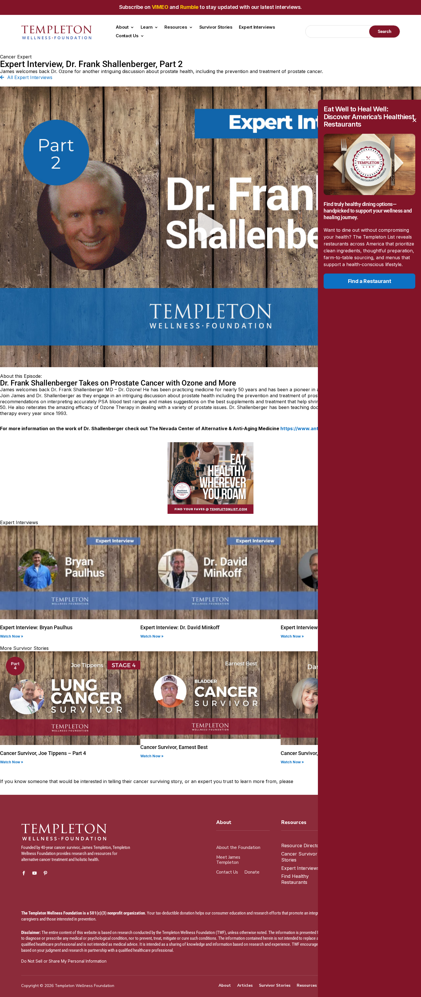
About (122, 27)
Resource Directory (302, 845)
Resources (175, 27)
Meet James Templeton (228, 860)
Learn (147, 27)
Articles (245, 986)
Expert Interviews (257, 27)
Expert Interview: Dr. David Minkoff (179, 627)
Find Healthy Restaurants (295, 879)
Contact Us (127, 36)
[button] (210, 227)
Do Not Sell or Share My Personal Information (64, 961)
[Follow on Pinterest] (45, 873)
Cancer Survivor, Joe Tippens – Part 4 (43, 753)
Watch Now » (11, 636)
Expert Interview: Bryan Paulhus (36, 627)
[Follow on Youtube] (34, 873)
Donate (251, 872)
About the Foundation (238, 847)
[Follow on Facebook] (23, 873)
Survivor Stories (216, 27)
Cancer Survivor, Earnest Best (174, 747)
